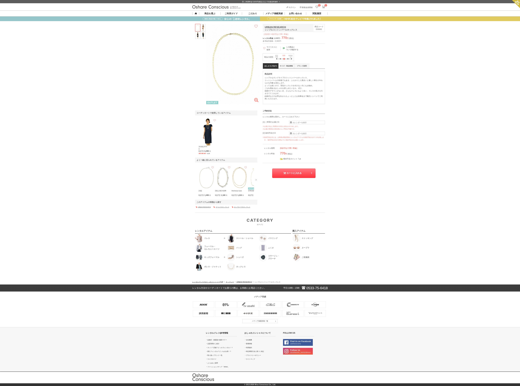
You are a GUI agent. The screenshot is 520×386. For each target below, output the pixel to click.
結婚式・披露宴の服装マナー (217, 340)
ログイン (292, 7)
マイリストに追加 (271, 48)
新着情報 (249, 343)
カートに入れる (294, 173)
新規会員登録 (307, 7)
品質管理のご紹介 (213, 343)
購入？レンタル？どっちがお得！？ (219, 351)
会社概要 (249, 340)
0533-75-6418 (316, 288)
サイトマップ (250, 359)
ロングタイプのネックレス (242, 207)
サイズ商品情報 (286, 66)
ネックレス (230, 282)
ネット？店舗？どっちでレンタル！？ (220, 347)
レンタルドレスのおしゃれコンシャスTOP (207, 282)
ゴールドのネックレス (222, 207)
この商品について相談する (292, 48)
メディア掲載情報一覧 (260, 321)
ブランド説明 (302, 66)
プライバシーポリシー (253, 355)
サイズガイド (211, 359)
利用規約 (249, 347)
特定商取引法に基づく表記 (255, 351)
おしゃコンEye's (270, 66)
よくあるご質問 (212, 363)
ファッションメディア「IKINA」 (218, 367)
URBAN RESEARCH (275, 27)
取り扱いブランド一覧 (214, 355)
